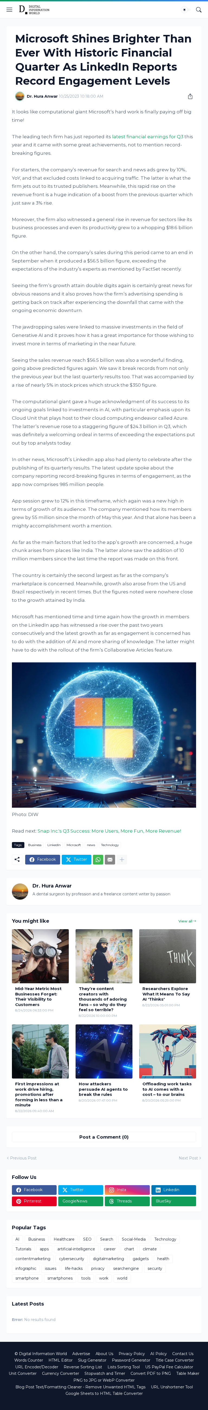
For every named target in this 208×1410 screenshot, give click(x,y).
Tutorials (23, 1249)
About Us (104, 1353)
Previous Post (23, 1158)
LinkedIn (54, 845)
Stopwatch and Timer (104, 1373)
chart (129, 1249)
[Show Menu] (9, 9)
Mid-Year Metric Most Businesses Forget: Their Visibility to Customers (38, 996)
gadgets (141, 1258)
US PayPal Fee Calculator (169, 1367)
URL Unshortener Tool (172, 1387)
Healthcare (64, 1239)
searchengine (126, 1268)
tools (85, 1278)
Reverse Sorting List (83, 1367)
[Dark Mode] (186, 9)
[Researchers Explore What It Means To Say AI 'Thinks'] (167, 956)
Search (106, 1239)
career (110, 1249)
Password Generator (131, 1360)
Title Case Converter (175, 1360)
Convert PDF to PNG (151, 1373)
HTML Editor (60, 1360)
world (122, 1278)
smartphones (60, 1278)
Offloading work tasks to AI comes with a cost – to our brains (167, 1089)
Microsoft (74, 845)
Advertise (81, 1353)
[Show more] (122, 860)
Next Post (188, 1158)
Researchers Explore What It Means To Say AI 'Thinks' (166, 994)
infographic (25, 1268)
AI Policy (158, 1353)
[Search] (199, 9)
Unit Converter (23, 1373)
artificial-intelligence (76, 1249)
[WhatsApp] (98, 860)
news (91, 845)
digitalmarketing (108, 1258)
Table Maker (187, 1373)
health (163, 1258)
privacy (98, 1268)
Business (34, 845)
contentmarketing (32, 1258)
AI (17, 1239)
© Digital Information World (41, 1353)
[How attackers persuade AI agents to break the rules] (104, 1051)
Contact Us (182, 1353)
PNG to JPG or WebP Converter (104, 1380)
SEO (87, 1239)
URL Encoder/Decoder (36, 1367)
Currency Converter (60, 1373)
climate (150, 1249)
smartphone (27, 1278)
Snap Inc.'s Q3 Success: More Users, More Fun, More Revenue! (109, 831)
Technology (110, 845)
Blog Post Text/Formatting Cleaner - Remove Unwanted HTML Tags (80, 1387)
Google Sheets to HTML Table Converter (104, 1393)
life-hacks (74, 1268)
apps (44, 1249)
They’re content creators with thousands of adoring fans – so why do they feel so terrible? (103, 999)
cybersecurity (71, 1258)
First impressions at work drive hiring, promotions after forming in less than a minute (39, 1094)
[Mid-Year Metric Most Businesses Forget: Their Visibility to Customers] (40, 956)
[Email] (110, 860)
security (155, 1268)
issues (50, 1268)
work (103, 1278)
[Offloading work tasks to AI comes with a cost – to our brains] (167, 1051)
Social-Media (134, 1239)
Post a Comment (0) (104, 1137)
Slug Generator (92, 1360)
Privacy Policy (132, 1353)
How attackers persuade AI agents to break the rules (103, 1089)
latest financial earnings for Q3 (147, 136)
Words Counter (28, 1360)
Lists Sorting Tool (124, 1367)
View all (185, 921)
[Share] (188, 96)
